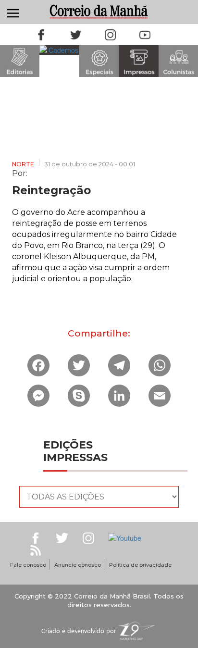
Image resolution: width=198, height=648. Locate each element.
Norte (23, 164)
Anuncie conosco (77, 564)
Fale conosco (28, 564)
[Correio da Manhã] (99, 11)
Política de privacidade (140, 564)
